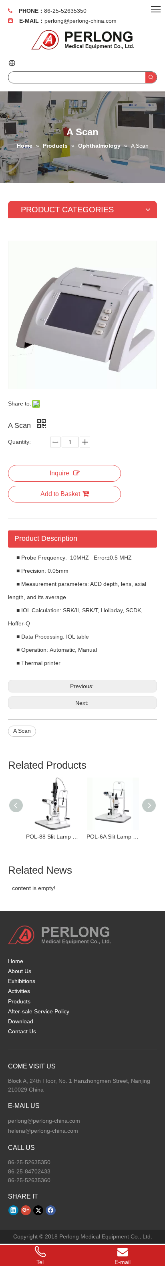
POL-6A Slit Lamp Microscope (113, 836)
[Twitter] (38, 1210)
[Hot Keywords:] (151, 77)
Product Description (45, 538)
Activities (19, 991)
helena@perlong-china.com (43, 1131)
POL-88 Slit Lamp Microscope (52, 836)
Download (20, 1021)
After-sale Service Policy (38, 1011)
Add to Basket (60, 494)
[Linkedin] (13, 1210)
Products (19, 1001)
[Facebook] (51, 1210)
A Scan (22, 731)
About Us (19, 971)
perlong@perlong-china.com (80, 21)
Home (15, 961)
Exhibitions (21, 981)
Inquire (59, 473)
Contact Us (22, 1031)
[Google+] (26, 1210)
